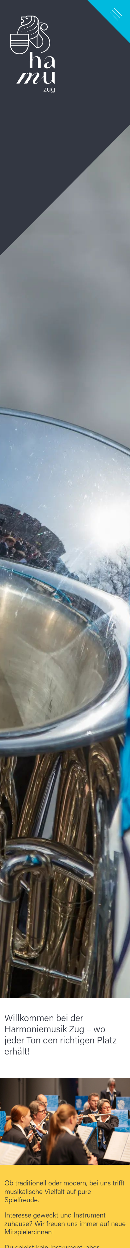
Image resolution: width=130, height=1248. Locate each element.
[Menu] (116, 14)
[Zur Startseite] (65, 499)
